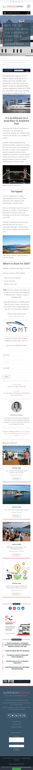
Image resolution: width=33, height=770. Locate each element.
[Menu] (28, 6)
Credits (15, 764)
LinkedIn (16, 1)
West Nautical (14, 475)
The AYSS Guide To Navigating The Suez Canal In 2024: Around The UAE (16, 393)
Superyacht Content (14, 551)
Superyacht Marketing (16, 727)
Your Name (6, 355)
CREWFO (14, 590)
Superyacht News (16, 433)
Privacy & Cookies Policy (25, 767)
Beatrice (14, 512)
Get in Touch (21, 764)
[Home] (13, 7)
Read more (16, 479)
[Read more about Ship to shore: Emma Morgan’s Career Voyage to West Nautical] (16, 455)
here (26, 341)
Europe (22, 431)
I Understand (16, 768)
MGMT (23, 76)
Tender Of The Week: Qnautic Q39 (16, 385)
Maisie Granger (16, 415)
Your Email (6, 368)
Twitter (13, 1)
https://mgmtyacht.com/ (16, 316)
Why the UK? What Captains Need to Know (16, 510)
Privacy (10, 764)
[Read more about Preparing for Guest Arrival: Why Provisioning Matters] (16, 531)
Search (22, 1)
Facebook (11, 1)
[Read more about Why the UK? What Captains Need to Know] (16, 494)
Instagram (19, 1)
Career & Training (16, 544)
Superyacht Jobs (16, 724)
